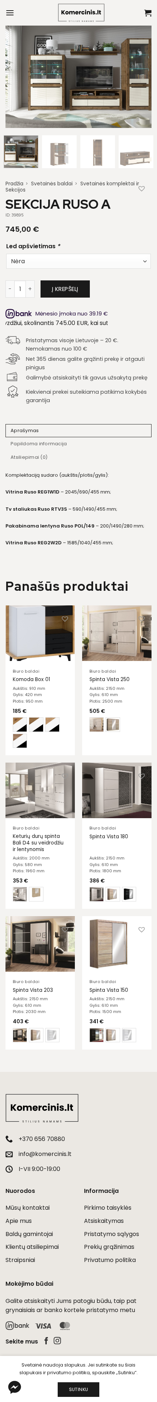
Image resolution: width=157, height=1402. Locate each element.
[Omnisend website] (78, 859)
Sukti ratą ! (77, 819)
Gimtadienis (22, 746)
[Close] (144, 534)
